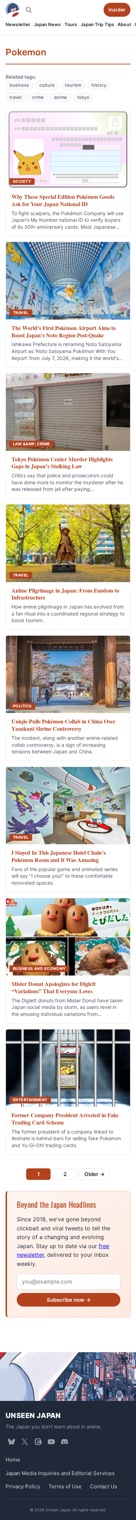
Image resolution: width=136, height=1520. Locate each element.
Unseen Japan (33, 1415)
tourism (73, 85)
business (19, 85)
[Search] (28, 9)
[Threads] (38, 1442)
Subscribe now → (69, 1299)
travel (15, 97)
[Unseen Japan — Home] (13, 10)
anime (60, 97)
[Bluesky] (11, 1442)
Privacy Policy (23, 1486)
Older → (94, 1174)
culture (47, 85)
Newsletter (18, 24)
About (124, 24)
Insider (117, 10)
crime (38, 97)
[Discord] (64, 1442)
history (98, 85)
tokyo (83, 97)
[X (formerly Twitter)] (25, 1442)
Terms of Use (65, 1486)
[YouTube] (51, 1442)
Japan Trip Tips (97, 24)
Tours (71, 24)
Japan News (47, 24)
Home (13, 1459)
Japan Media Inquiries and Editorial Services (60, 1473)
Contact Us (103, 1486)
